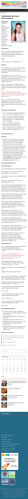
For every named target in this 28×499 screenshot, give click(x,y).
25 (6, 370)
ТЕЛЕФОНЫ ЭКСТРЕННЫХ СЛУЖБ (8, 446)
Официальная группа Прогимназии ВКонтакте (11, 443)
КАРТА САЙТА (4, 437)
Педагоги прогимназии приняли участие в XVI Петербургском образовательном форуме (17, 382)
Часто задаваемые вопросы (7, 450)
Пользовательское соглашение (8, 448)
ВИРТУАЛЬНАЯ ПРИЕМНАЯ (6, 435)
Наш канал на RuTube (6, 441)
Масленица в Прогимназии (14, 388)
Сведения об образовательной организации (14, 495)
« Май (2, 376)
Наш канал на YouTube (6, 439)
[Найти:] (14, 351)
